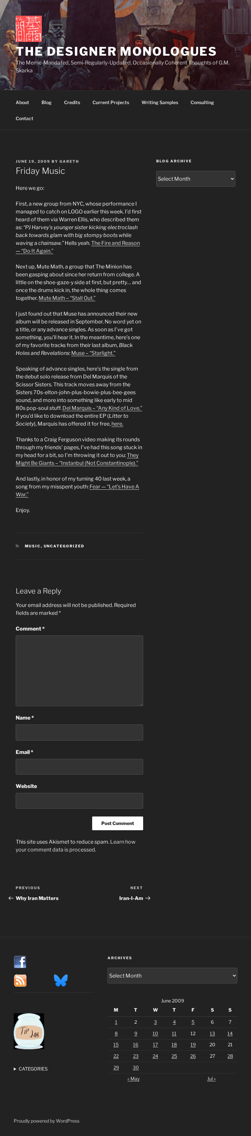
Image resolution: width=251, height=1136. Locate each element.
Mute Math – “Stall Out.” (67, 298)
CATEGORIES (33, 1069)
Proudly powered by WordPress (46, 1121)
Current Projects (110, 102)
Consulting (202, 102)
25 (174, 1056)
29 (116, 1067)
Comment (30, 629)
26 (193, 1056)
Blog (47, 102)
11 (174, 1033)
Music (33, 546)
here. (117, 424)
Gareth (69, 161)
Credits (72, 102)
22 (116, 1056)
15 (116, 1044)
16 (135, 1044)
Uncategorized (64, 546)
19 (193, 1044)
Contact (24, 118)
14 (230, 1033)
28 (230, 1056)
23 (136, 1056)
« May (133, 1078)
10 (155, 1033)
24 (155, 1056)
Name (25, 718)
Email (24, 752)
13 (212, 1033)
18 (174, 1044)
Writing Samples (160, 102)
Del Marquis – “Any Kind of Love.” (102, 408)
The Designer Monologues (116, 51)
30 (136, 1067)
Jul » (211, 1078)
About (22, 102)
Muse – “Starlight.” (93, 353)
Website (26, 786)
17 (155, 1044)
